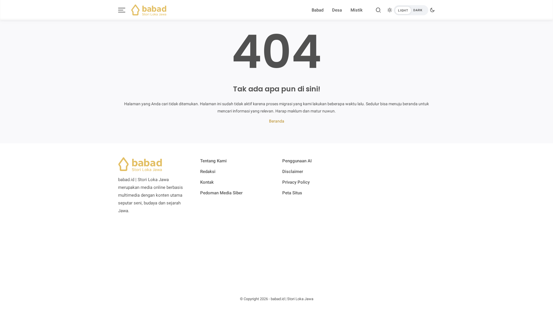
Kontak (207, 182)
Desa (337, 10)
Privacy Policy (296, 182)
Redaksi (207, 171)
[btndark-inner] (411, 10)
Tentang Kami (213, 160)
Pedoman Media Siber (221, 192)
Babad (317, 10)
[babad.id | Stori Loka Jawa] (148, 9)
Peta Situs (292, 192)
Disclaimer (292, 171)
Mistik (357, 10)
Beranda (276, 121)
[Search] (378, 10)
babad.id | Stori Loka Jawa (292, 299)
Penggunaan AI (297, 160)
